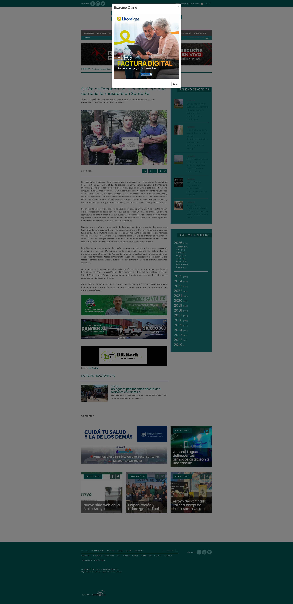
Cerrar (175, 84)
